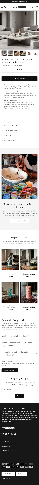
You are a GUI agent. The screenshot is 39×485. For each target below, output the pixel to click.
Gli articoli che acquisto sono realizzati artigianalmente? (17, 344)
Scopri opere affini (19, 238)
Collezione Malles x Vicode (22, 2)
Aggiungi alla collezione (19, 221)
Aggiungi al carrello (19, 78)
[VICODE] (19, 6)
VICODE (8, 478)
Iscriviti (19, 396)
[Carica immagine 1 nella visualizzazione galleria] (19, 30)
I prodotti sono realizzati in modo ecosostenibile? (15, 353)
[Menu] (2, 7)
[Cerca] (6, 7)
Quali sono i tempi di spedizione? (15, 336)
